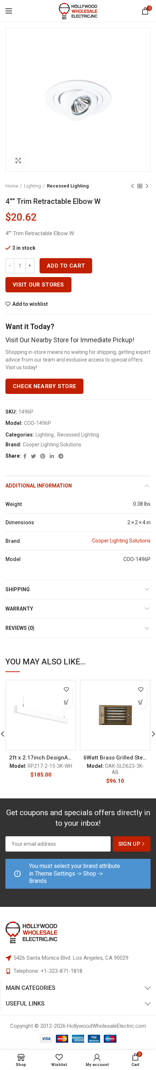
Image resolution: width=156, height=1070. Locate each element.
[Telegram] (61, 456)
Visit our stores (38, 284)
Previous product (132, 186)
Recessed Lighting (68, 186)
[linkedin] (52, 456)
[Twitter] (33, 456)
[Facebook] (25, 456)
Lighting (32, 186)
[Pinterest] (43, 456)
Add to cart (66, 265)
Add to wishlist (30, 304)
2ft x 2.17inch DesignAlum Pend (41, 757)
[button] (66, 702)
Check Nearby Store (44, 386)
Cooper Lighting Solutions (52, 444)
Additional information (38, 486)
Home (11, 186)
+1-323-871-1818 (61, 971)
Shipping (17, 589)
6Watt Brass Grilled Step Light (115, 757)
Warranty (19, 609)
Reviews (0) (19, 628)
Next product (147, 186)
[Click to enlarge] (18, 160)
